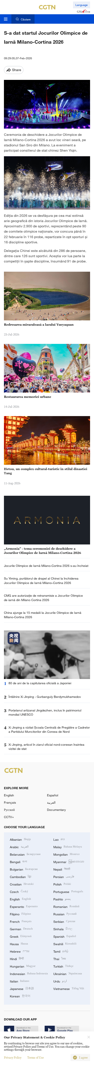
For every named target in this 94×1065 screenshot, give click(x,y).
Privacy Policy (12, 1057)
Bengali (18, 861)
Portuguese (68, 891)
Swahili (65, 943)
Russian (65, 913)
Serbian (64, 921)
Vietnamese (68, 988)
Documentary (56, 810)
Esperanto (24, 906)
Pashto (62, 898)
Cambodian (20, 876)
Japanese (22, 988)
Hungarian (22, 966)
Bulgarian (24, 869)
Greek (20, 936)
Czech (19, 891)
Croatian (22, 884)
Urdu (60, 981)
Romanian (66, 906)
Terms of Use (35, 1057)
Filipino (20, 913)
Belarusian (25, 854)
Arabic (19, 846)
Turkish (63, 966)
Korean (20, 995)
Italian (19, 981)
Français (10, 802)
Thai (59, 958)
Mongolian (66, 854)
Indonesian (29, 973)
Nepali (61, 869)
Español (52, 795)
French (20, 921)
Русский (9, 810)
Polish (62, 884)
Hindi (17, 958)
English (9, 795)
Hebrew (19, 951)
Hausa (19, 943)
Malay (67, 846)
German (21, 928)
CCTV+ (9, 817)
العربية (51, 802)
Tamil (60, 951)
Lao (59, 839)
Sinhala (63, 928)
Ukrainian (67, 973)
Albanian (20, 839)
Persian (63, 876)
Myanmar (68, 861)
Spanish (64, 936)
